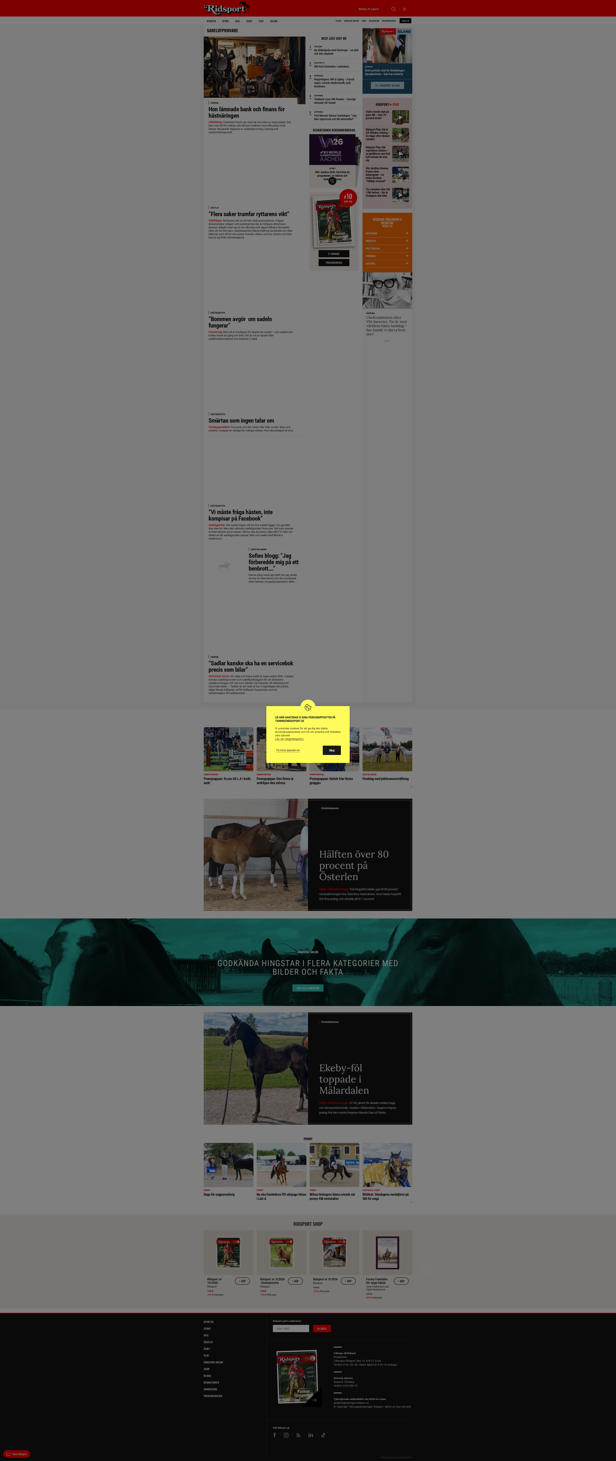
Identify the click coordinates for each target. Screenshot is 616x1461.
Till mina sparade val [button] (288, 750)
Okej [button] (331, 750)
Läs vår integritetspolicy (289, 739)
